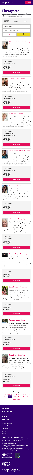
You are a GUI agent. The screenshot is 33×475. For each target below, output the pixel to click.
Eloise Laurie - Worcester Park (19, 151)
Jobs (25, 22)
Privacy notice (5, 426)
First (4, 394)
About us (4, 416)
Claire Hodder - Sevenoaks (18, 287)
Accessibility (5, 428)
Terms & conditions (7, 423)
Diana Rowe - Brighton (17, 355)
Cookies (4, 431)
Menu (29, 2)
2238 (24, 394)
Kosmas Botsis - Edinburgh (18, 254)
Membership (5, 408)
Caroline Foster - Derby (17, 79)
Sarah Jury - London (16, 114)
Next (14, 399)
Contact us (4, 433)
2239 (28, 394)
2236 (15, 394)
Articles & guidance (6, 21)
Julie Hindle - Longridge (17, 219)
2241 (9, 396)
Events (16, 22)
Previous (9, 394)
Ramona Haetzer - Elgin (17, 320)
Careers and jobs (7, 411)
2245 (27, 396)
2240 (5, 396)
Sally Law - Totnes (15, 186)
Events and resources (8, 414)
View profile (16, 72)
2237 (19, 394)
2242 (14, 396)
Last (18, 399)
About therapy (6, 419)
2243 (18, 396)
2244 (23, 396)
